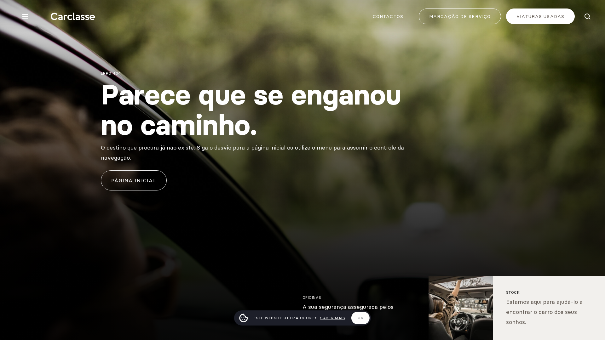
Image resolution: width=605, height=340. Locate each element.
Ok (360, 317)
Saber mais (332, 317)
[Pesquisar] (587, 16)
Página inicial (133, 180)
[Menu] (25, 16)
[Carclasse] (72, 16)
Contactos (388, 16)
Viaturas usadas (540, 16)
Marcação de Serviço (460, 16)
